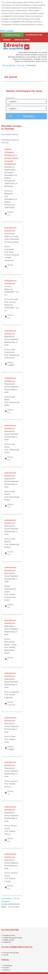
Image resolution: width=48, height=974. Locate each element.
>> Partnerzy (5, 970)
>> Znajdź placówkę (8, 935)
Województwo (10, 98)
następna (5, 901)
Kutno (13, 736)
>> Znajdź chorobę (7, 940)
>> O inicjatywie (6, 965)
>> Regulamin (6, 942)
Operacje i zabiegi (22, 40)
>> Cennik (4, 955)
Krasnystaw (9, 249)
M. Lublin (14, 299)
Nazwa (15, 134)
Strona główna (8, 65)
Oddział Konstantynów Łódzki (10, 597)
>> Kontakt (5, 968)
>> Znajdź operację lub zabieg (11, 938)
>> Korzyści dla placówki (10, 953)
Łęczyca (14, 781)
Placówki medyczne (33, 35)
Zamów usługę (12, 35)
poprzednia (6, 898)
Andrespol (15, 692)
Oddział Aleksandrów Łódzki (9, 650)
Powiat (8, 105)
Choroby (7, 40)
